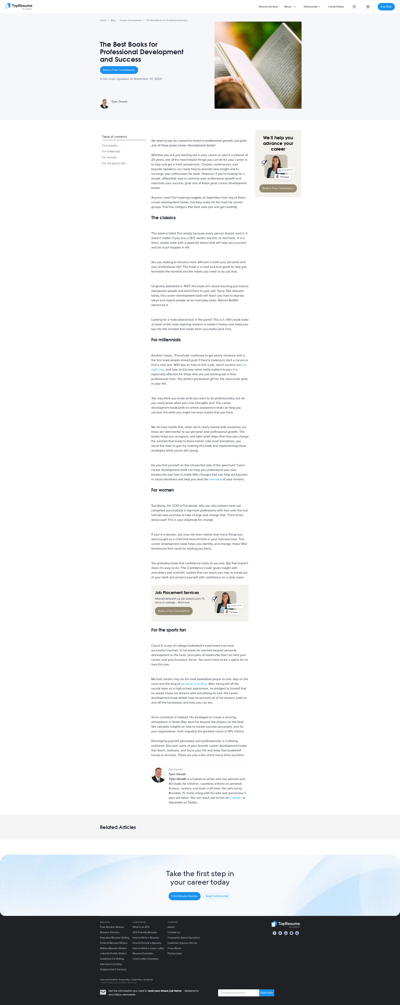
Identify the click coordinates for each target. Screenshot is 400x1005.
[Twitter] (280, 933)
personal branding (194, 684)
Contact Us (174, 932)
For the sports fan (113, 163)
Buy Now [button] (386, 6)
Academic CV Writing (112, 958)
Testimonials (310, 6)
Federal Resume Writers (113, 943)
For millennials (111, 151)
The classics (110, 145)
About (287, 6)
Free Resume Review (185, 896)
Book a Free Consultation (119, 70)
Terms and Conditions (109, 980)
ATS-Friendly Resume (144, 932)
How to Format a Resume (146, 943)
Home (103, 20)
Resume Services (268, 6)
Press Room (174, 948)
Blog (113, 20)
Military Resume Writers (113, 948)
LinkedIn (236, 798)
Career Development (130, 20)
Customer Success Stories (182, 943)
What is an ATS (140, 927)
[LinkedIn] (286, 933)
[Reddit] (297, 933)
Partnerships (175, 953)
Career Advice (336, 6)
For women (109, 157)
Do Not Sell (148, 980)
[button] (290, 6)
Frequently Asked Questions (184, 937)
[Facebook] (274, 933)
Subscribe (266, 993)
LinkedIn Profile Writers (113, 953)
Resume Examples (142, 953)
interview (215, 479)
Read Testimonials (217, 896)
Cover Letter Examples (145, 958)
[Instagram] (291, 933)
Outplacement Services (113, 969)
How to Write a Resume (145, 937)
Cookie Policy (136, 980)
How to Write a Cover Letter (148, 948)
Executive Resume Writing (114, 937)
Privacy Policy (124, 980)
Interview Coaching (111, 964)
